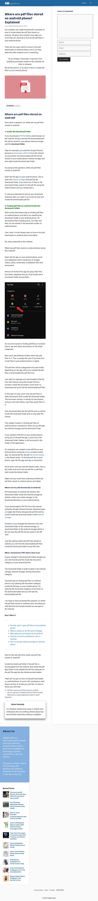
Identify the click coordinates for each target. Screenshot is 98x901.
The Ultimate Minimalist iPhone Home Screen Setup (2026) (17, 805)
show (17, 106)
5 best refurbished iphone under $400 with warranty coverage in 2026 (17, 826)
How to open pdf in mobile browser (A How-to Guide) (25, 692)
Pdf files (10, 690)
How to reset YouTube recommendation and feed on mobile (18, 816)
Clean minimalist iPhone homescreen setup (17, 845)
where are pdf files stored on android (25, 690)
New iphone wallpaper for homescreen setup (17, 862)
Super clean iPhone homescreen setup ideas (17, 853)
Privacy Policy (38, 890)
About (46, 890)
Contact (52, 890)
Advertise (60, 890)
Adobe (27, 452)
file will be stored (37, 455)
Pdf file (23, 136)
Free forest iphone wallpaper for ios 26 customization (17, 870)
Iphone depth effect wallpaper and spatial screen (17, 878)
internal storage (18, 179)
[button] (90, 3)
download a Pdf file (22, 153)
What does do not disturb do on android (26, 633)
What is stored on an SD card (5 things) (26, 631)
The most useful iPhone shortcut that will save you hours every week (18, 795)
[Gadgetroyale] (13, 3)
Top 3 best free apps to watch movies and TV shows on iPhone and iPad (18, 836)
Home (84, 3)
